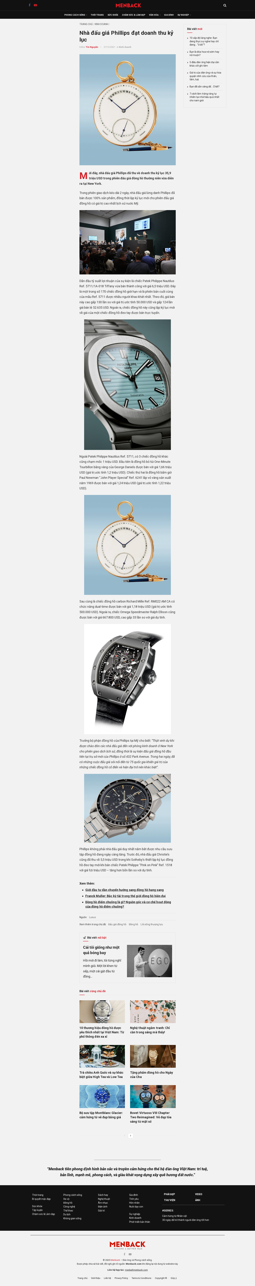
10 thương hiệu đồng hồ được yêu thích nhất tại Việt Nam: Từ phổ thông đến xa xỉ (101, 1032)
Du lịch (66, 1214)
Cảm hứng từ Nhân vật (174, 1216)
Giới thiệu (95, 1278)
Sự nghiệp (183, 15)
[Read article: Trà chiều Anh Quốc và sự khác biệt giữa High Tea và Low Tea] (102, 1056)
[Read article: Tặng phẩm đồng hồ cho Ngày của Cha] (153, 1056)
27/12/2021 (109, 47)
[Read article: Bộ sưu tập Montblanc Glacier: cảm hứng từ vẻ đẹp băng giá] (102, 1096)
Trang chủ (86, 24)
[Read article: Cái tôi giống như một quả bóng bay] (149, 961)
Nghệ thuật (104, 1199)
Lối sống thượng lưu (152, 924)
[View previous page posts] (124, 1135)
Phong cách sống (74, 15)
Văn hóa (154, 15)
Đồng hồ (133, 924)
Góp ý (174, 1278)
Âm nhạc (103, 1202)
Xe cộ (66, 1199)
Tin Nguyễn (92, 47)
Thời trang (97, 15)
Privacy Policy (121, 1278)
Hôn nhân (134, 1202)
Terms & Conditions (141, 1278)
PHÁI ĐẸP (169, 1194)
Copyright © (161, 1278)
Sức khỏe (113, 15)
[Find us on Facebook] (29, 5)
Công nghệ (69, 1206)
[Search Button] (224, 5)
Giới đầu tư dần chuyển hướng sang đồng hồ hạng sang (124, 890)
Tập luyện (37, 1210)
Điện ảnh (102, 1206)
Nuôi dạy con (136, 1206)
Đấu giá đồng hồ (117, 924)
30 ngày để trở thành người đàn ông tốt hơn (185, 1220)
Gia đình (169, 15)
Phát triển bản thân (139, 1221)
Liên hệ (107, 1278)
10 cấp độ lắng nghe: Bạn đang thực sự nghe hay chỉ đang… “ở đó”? (204, 41)
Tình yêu (134, 1199)
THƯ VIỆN (169, 1200)
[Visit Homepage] (130, 5)
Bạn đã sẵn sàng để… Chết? (205, 86)
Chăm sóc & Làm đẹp (133, 15)
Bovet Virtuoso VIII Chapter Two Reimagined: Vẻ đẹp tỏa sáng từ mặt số (151, 1117)
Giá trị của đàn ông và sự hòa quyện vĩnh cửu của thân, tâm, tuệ (205, 76)
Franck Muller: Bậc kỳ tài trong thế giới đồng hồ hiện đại (125, 896)
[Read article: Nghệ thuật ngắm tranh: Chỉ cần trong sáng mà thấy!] (153, 1011)
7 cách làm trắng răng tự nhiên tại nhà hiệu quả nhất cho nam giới (204, 97)
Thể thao (68, 1210)
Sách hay (103, 1195)
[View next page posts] (130, 1135)
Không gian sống (72, 1218)
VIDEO (198, 1194)
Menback (115, 1260)
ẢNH (197, 1200)
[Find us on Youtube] (35, 5)
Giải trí (101, 1210)
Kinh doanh (101, 24)
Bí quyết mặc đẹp (41, 1199)
